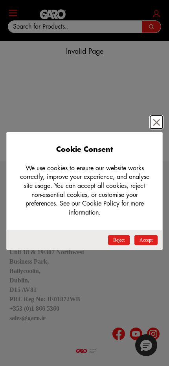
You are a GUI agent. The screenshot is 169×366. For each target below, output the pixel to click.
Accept (146, 240)
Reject (119, 240)
